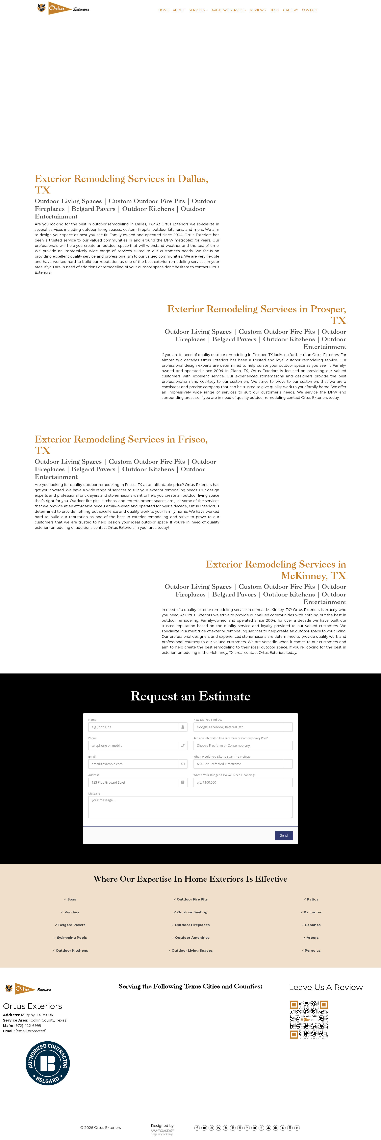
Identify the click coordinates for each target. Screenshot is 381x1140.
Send (284, 835)
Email (92, 756)
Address (93, 775)
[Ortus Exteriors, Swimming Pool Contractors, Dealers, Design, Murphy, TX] (18, 1098)
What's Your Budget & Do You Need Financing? (224, 775)
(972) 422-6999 (22, 1026)
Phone (92, 738)
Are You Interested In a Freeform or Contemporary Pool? (230, 738)
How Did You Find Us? (207, 719)
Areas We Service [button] (228, 10)
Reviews (258, 10)
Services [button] (197, 10)
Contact (310, 10)
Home (163, 10)
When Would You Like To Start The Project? (221, 756)
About (179, 10)
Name (92, 719)
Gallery (290, 10)
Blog (274, 10)
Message (94, 793)
